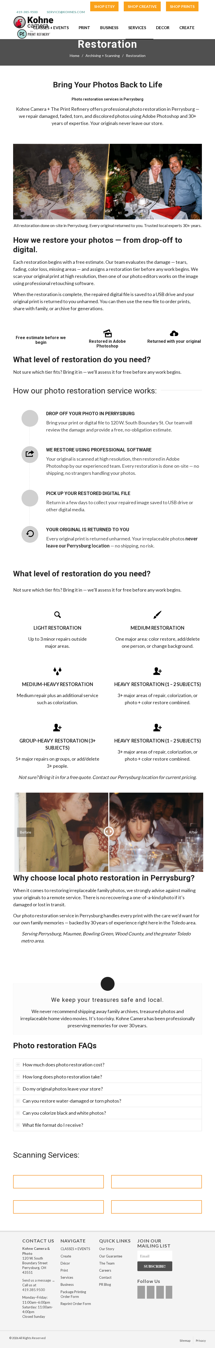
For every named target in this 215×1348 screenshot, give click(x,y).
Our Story (106, 1249)
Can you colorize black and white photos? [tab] (64, 1113)
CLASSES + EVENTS (75, 1249)
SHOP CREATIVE (142, 6)
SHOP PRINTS (182, 6)
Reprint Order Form (76, 1304)
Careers (105, 1270)
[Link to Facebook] (141, 1292)
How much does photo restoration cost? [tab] (63, 1064)
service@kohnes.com (66, 12)
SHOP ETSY (104, 6)
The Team (107, 1263)
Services (67, 1277)
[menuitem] (104, 7)
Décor (65, 1263)
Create (66, 1256)
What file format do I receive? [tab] (53, 1125)
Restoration (107, 44)
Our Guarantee (110, 1256)
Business (67, 1284)
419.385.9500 (33, 1290)
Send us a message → (38, 1280)
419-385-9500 (27, 12)
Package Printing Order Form (73, 1294)
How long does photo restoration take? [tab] (62, 1077)
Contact (105, 1277)
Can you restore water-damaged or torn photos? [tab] (72, 1101)
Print (64, 1270)
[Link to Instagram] (150, 1292)
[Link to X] (160, 1292)
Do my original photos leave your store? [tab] (63, 1089)
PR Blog (105, 1284)
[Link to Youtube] (169, 1292)
